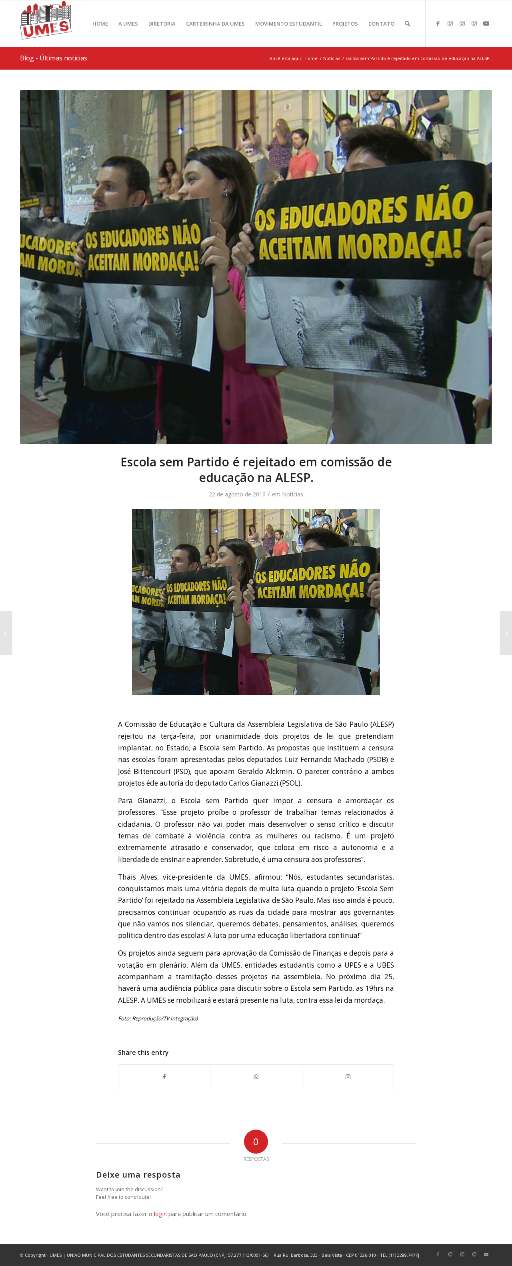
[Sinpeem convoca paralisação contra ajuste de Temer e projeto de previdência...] (6, 633)
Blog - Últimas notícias (53, 58)
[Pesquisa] (407, 23)
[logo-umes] (46, 23)
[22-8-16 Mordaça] (256, 267)
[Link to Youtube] (486, 23)
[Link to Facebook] (438, 23)
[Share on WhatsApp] (256, 1077)
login (160, 1214)
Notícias (292, 494)
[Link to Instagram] (450, 23)
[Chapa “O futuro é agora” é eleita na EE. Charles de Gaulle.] (506, 633)
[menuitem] (100, 23)
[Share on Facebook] (164, 1077)
